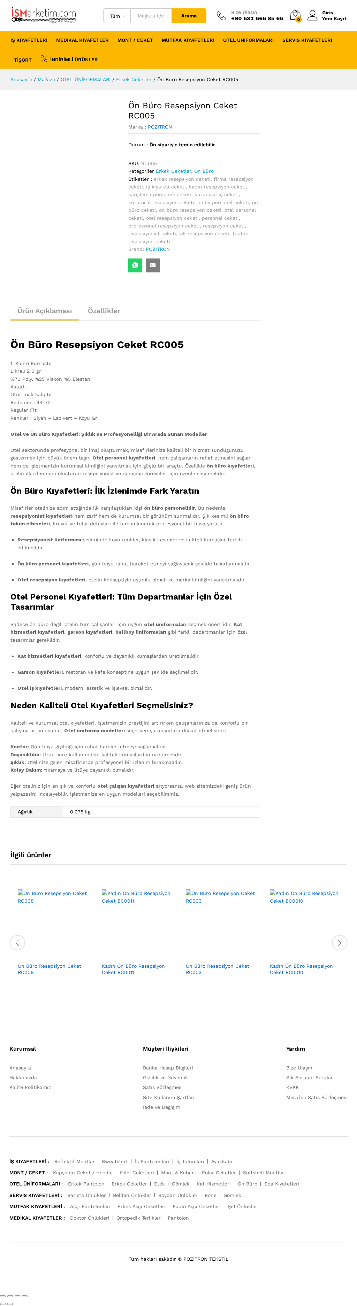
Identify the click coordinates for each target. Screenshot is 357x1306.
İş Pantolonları (152, 1161)
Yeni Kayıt (334, 18)
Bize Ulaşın (244, 12)
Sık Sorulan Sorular (309, 1077)
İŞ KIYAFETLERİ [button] (28, 40)
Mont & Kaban (178, 1172)
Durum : (138, 144)
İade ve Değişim (161, 1107)
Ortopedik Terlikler (138, 1218)
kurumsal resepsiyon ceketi (161, 202)
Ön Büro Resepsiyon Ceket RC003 (217, 969)
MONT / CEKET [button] (135, 40)
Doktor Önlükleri (89, 1218)
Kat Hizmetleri (214, 1184)
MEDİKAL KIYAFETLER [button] (82, 40)
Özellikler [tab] (104, 310)
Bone (211, 1195)
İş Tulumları (190, 1161)
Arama (189, 15)
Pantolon (178, 1218)
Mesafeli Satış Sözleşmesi (317, 1097)
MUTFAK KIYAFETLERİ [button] (188, 40)
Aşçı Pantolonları (90, 1206)
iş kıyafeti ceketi (166, 187)
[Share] (10, 1296)
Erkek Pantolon (86, 1184)
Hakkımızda (23, 1077)
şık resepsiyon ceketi (204, 233)
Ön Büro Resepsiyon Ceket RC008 (49, 969)
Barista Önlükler (86, 1195)
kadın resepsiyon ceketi (217, 187)
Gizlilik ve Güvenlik (165, 1077)
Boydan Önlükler (178, 1195)
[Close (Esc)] (3, 1296)
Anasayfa (20, 1068)
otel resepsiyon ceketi (172, 218)
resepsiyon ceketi (224, 226)
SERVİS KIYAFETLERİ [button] (307, 40)
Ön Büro (204, 171)
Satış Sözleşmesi (163, 1087)
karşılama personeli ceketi (159, 194)
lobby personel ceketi (223, 202)
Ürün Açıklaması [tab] (44, 310)
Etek (159, 1184)
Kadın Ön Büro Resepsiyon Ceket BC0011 (133, 969)
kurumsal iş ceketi (217, 194)
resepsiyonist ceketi (152, 233)
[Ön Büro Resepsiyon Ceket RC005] (135, 265)
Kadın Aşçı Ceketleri (197, 1206)
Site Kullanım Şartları (169, 1097)
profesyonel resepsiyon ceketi (164, 226)
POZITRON (160, 127)
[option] (52, 942)
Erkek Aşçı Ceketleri (141, 1206)
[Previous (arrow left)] (3, 1304)
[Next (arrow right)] (10, 1304)
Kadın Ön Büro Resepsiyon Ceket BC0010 (301, 969)
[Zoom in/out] (25, 1296)
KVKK (292, 1087)
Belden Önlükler (132, 1195)
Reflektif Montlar (74, 1161)
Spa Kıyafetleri (281, 1184)
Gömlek (181, 1184)
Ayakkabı (221, 1161)
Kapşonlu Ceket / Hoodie (83, 1172)
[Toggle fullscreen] (17, 1296)
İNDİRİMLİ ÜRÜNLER (74, 59)
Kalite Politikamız (30, 1087)
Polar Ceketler (219, 1172)
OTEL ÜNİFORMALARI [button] (248, 40)
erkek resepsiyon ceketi (182, 179)
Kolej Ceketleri (137, 1172)
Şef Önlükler (242, 1206)
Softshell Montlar (263, 1172)
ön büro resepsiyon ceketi (190, 210)
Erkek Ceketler (173, 171)
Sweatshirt (115, 1161)
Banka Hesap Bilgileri (168, 1068)
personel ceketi (220, 218)
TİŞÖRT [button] (23, 59)
